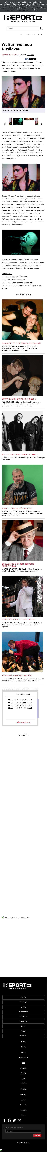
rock (23, 1007)
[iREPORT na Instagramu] (19, 1120)
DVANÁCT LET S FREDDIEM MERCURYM (21, 343)
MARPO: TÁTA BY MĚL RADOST (17, 508)
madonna (23, 1036)
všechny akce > (23, 722)
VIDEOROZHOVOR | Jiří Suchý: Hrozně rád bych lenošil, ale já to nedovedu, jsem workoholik (22, 570)
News (23, 1042)
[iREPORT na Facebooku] (4, 1120)
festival (23, 1002)
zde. (29, 10)
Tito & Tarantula (23, 700)
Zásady (23, 1110)
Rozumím (38, 10)
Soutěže (23, 1068)
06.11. (10, 702)
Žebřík (23, 1073)
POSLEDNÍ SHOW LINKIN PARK (17, 675)
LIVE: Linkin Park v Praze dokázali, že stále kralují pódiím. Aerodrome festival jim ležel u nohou (23, 679)
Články (23, 1047)
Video (23, 1052)
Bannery (23, 1094)
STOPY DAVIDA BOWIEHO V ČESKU (19, 399)
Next (41, 124)
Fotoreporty (23, 1057)
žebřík (23, 997)
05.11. (10, 700)
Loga (23, 1100)
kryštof (23, 1021)
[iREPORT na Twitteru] (9, 1120)
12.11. (10, 708)
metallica (23, 1016)
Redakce (23, 1084)
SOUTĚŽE (23, 735)
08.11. (10, 705)
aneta (23, 1031)
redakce (30, 55)
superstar (23, 1012)
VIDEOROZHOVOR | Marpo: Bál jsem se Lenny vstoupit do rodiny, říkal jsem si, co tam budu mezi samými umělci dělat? (22, 513)
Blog (23, 1063)
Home (23, 35)
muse (23, 1026)
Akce (23, 1078)
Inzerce (23, 1089)
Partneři (23, 1105)
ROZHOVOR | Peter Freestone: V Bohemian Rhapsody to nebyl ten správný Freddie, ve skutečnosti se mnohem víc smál (19, 348)
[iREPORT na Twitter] (14, 1120)
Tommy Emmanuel (23, 708)
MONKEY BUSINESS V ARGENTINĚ (18, 620)
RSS (23, 1115)
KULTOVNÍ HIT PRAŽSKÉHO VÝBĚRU (19, 455)
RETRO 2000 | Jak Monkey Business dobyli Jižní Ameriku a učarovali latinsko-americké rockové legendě (22, 625)
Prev (5, 124)
